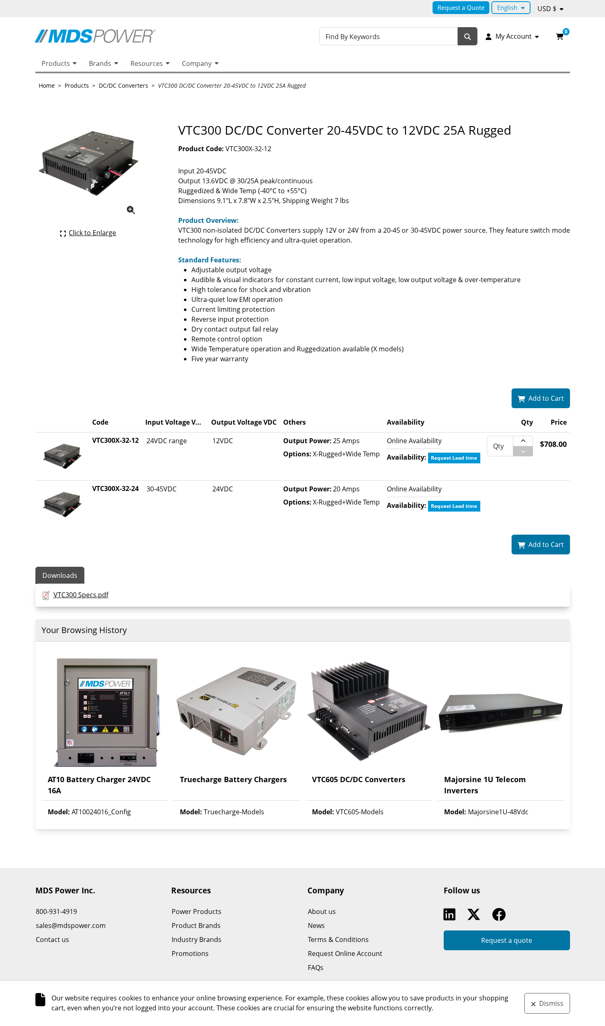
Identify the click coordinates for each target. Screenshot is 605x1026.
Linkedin (451, 914)
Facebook (501, 914)
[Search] (467, 36)
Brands (100, 63)
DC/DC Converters (123, 85)
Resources (146, 63)
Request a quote (506, 940)
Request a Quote (460, 7)
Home (47, 85)
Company (197, 63)
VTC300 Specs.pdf (81, 594)
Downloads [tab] (59, 575)
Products (56, 63)
